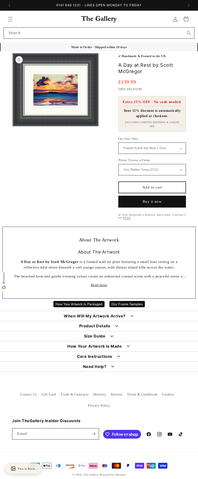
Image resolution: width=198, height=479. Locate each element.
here (127, 218)
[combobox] (99, 33)
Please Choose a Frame (134, 160)
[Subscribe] (93, 434)
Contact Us (28, 394)
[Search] (189, 33)
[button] (10, 19)
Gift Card (49, 394)
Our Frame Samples (127, 304)
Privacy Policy (99, 405)
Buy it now (152, 201)
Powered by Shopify (113, 474)
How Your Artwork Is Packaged (79, 304)
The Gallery (91, 474)
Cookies (168, 394)
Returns (116, 394)
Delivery (99, 394)
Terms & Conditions (142, 394)
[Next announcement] (188, 5)
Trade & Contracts (74, 394)
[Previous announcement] (9, 5)
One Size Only (128, 139)
